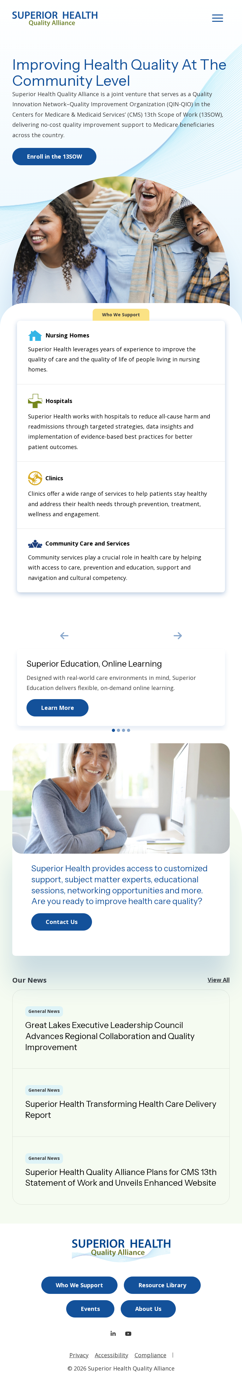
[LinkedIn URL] (113, 1334)
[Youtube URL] (128, 1334)
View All (219, 980)
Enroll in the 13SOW (54, 156)
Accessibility (111, 1355)
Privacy (79, 1355)
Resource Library (162, 1285)
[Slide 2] (118, 730)
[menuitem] (79, 1285)
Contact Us (62, 922)
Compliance (150, 1355)
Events (90, 1308)
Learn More (57, 707)
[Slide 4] (128, 730)
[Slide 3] (123, 730)
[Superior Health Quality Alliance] (54, 18)
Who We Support (79, 1285)
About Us (148, 1308)
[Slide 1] (113, 730)
